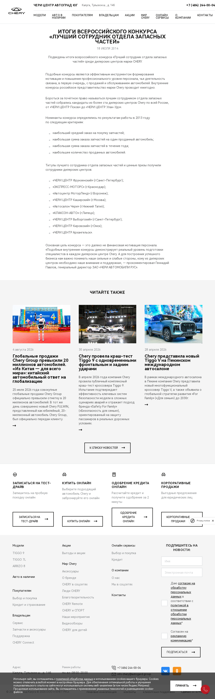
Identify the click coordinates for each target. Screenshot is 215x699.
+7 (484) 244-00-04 (129, 667)
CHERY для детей (74, 630)
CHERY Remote (72, 604)
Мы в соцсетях (122, 584)
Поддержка (21, 636)
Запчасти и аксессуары (29, 629)
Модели (40, 15)
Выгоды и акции (73, 553)
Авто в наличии (59, 16)
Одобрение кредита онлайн (128, 517)
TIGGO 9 (18, 553)
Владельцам (109, 15)
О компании (183, 16)
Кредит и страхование (29, 604)
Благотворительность (78, 597)
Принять (182, 685)
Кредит (117, 559)
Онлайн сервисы (162, 16)
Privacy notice (203, 520)
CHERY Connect (23, 642)
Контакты (205, 15)
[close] (213, 520)
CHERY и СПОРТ (73, 610)
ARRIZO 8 (19, 566)
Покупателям (82, 15)
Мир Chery (145, 16)
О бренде (69, 578)
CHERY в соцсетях (75, 584)
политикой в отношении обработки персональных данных (181, 614)
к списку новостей (104, 447)
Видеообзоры (72, 623)
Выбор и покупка (25, 598)
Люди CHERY (71, 591)
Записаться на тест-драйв (29, 519)
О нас (116, 578)
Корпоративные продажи (178, 519)
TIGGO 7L (19, 559)
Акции (130, 15)
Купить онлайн (78, 521)
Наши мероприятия (76, 617)
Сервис (18, 623)
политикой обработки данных (74, 679)
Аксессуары (70, 571)
